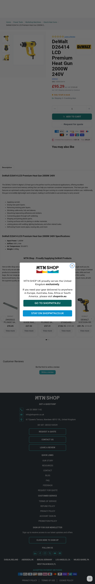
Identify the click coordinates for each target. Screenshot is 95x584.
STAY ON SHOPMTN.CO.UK (47, 313)
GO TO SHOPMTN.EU (47, 303)
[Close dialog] (72, 266)
